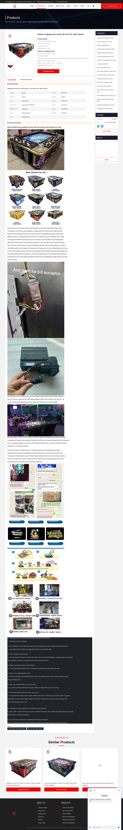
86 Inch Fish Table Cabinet (35, 728)
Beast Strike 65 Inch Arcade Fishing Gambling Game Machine (23, 784)
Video (82, 6)
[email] (102, 126)
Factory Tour (41, 810)
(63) (105, 53)
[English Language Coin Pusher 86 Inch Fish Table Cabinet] (21, 47)
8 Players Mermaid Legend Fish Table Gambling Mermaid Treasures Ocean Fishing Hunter (63, 784)
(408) (105, 108)
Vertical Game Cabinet (68, 819)
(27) (106, 105)
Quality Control (42, 813)
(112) (104, 82)
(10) (104, 78)
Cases (75, 6)
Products (40, 6)
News (69, 6)
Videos (50, 6)
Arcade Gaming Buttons (68, 822)
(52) (105, 56)
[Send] (118, 827)
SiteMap (40, 819)
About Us (59, 6)
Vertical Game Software (68, 816)
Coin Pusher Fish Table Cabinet (17, 728)
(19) (103, 67)
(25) (104, 86)
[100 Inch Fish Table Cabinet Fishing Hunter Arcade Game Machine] (101, 765)
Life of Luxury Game (67, 810)
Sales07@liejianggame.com (46, 1)
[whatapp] (98, 126)
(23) (104, 41)
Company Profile (42, 807)
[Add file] (90, 827)
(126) (105, 38)
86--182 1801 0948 (62, 1)
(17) (106, 95)
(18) (106, 71)
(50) (103, 45)
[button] (8, 768)
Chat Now (106, 131)
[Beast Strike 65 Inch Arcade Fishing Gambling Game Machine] (25, 765)
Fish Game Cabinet (21, 21)
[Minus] (119, 790)
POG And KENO (66, 813)
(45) (102, 64)
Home (32, 6)
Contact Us (41, 816)
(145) (105, 49)
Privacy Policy (41, 822)
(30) (105, 75)
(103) (106, 60)
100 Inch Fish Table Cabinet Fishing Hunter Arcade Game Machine (101, 784)
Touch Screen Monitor (68, 807)
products (12, 21)
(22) (105, 91)
